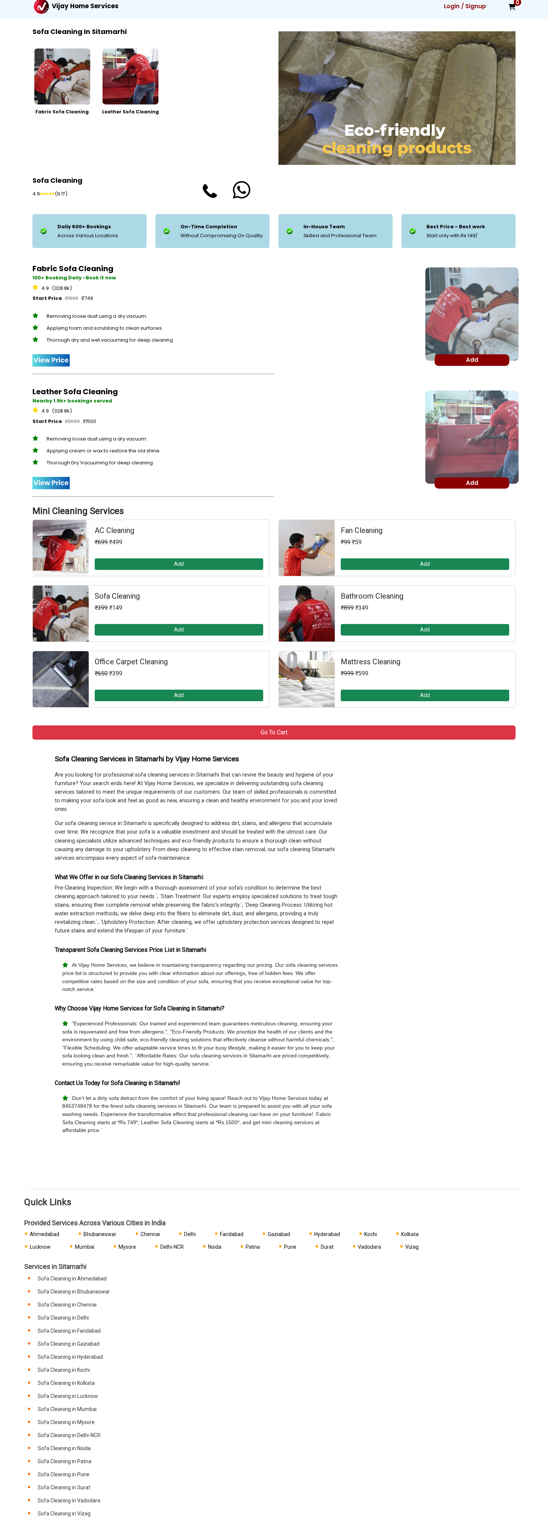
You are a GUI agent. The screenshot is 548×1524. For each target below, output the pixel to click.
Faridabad (231, 1234)
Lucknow (40, 1247)
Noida (214, 1247)
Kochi (370, 1234)
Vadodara (369, 1247)
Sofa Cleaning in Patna (64, 1461)
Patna (253, 1247)
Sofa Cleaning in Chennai (67, 1305)
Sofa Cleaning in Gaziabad (69, 1344)
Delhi (190, 1234)
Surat (327, 1247)
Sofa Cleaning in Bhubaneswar (74, 1292)
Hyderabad (327, 1234)
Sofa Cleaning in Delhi (63, 1318)
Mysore (127, 1247)
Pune (290, 1247)
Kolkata (410, 1234)
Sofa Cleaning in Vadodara (69, 1500)
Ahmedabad (44, 1234)
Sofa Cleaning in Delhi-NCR (69, 1435)
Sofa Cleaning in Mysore (66, 1422)
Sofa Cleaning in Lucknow (68, 1396)
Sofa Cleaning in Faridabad (69, 1331)
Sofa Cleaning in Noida (64, 1448)
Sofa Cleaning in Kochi (64, 1370)
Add (179, 564)
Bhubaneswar (100, 1234)
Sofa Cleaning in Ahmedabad (72, 1279)
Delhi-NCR (172, 1247)
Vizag (412, 1247)
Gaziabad (279, 1234)
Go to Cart (274, 732)
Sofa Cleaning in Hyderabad (70, 1357)
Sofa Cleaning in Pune (63, 1474)
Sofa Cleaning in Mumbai (67, 1409)
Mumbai (84, 1247)
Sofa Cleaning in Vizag (64, 1514)
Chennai (150, 1234)
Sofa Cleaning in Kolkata (66, 1383)
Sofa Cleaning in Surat (64, 1487)
